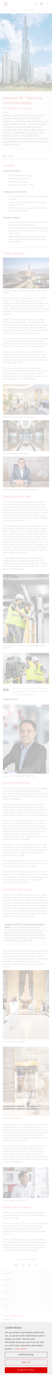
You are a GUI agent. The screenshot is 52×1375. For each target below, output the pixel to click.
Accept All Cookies (26, 1370)
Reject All (26, 1362)
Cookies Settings (26, 1355)
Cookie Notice (20, 1349)
